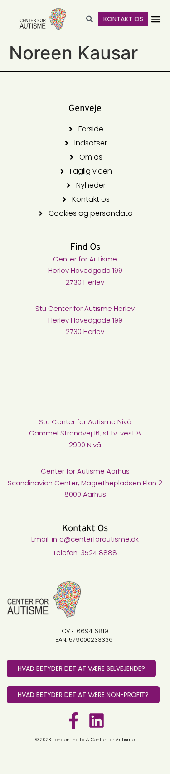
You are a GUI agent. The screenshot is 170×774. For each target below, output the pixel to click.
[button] (155, 19)
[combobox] (93, 19)
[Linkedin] (96, 720)
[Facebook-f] (73, 720)
